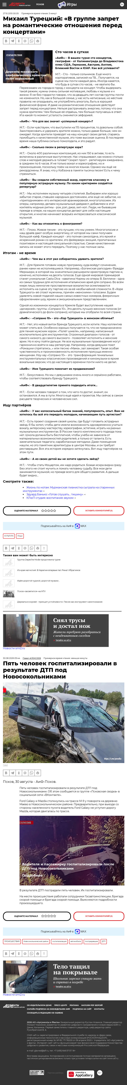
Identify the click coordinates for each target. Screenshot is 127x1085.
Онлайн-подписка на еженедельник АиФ (48, 1009)
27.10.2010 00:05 (11, 13)
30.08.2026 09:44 (11, 658)
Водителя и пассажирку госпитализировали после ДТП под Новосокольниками (68, 866)
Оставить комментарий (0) (99, 511)
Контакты (99, 1009)
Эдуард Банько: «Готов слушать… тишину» (54, 494)
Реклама (74, 1005)
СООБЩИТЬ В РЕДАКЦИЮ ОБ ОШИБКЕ (45, 1013)
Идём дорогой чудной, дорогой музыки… (38, 580)
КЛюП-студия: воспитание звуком (50, 497)
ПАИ (5, 765)
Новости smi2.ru (14, 648)
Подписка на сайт (82, 1009)
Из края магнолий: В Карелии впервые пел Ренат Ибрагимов (48, 570)
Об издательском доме (39, 1005)
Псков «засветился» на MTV (31, 591)
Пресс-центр (60, 1005)
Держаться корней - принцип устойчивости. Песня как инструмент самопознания (59, 602)
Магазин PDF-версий (92, 1005)
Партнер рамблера (55, 1073)
